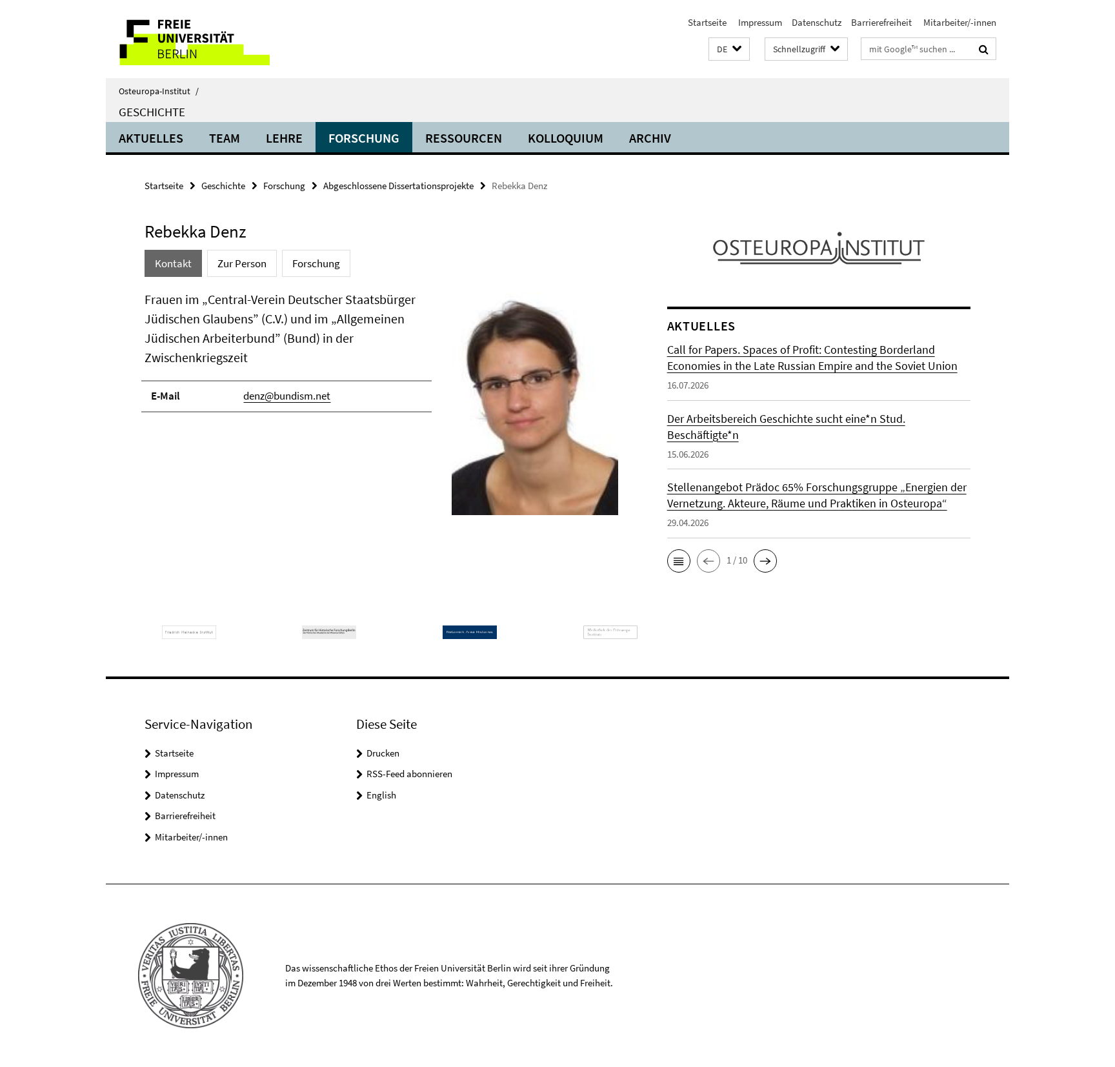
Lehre (284, 138)
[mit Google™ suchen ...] (984, 49)
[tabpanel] (381, 409)
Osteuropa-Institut (159, 91)
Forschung (363, 138)
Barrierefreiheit (881, 22)
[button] (729, 49)
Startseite (707, 22)
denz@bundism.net (286, 396)
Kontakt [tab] (173, 263)
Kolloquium (565, 138)
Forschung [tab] (316, 263)
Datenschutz (816, 22)
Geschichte (152, 111)
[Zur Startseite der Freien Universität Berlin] (214, 39)
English (381, 795)
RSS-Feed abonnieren (409, 773)
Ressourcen (463, 138)
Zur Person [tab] (241, 263)
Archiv (650, 138)
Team (224, 138)
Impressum (759, 22)
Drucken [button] (383, 753)
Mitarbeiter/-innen (958, 22)
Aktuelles (151, 138)
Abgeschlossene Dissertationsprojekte (398, 185)
